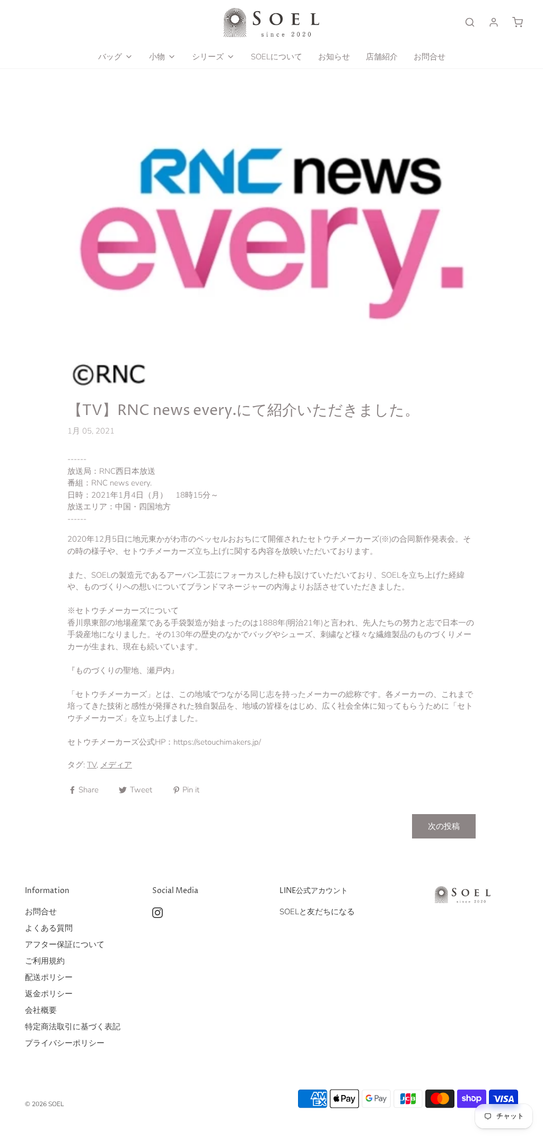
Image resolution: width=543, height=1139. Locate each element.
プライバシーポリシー (64, 1043)
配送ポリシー (49, 977)
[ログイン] (493, 22)
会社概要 (41, 1010)
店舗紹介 (382, 56)
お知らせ (334, 56)
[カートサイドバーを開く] (517, 22)
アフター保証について (64, 944)
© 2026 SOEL (44, 1104)
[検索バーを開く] (469, 22)
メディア (116, 765)
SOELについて (276, 56)
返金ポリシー (49, 993)
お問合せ (429, 56)
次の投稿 (444, 826)
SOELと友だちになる (317, 911)
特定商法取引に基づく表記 (72, 1026)
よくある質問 (49, 928)
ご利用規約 (45, 961)
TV (92, 765)
